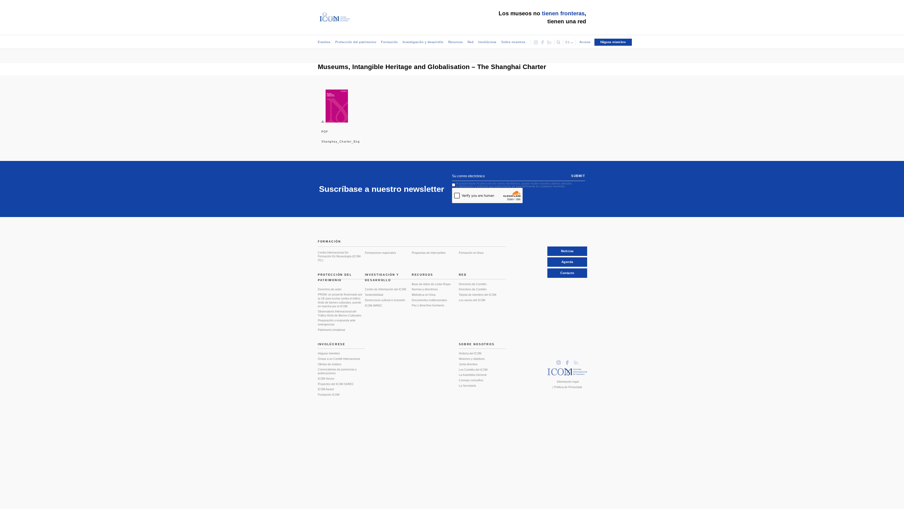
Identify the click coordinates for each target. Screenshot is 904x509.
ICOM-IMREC (373, 305)
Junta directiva (468, 364)
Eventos (324, 42)
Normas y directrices (425, 289)
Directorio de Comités (473, 284)
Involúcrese (487, 42)
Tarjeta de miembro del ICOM (477, 294)
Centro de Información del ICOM (385, 289)
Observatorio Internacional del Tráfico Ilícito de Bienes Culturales (339, 313)
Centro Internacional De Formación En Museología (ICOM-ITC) (339, 256)
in (560, 361)
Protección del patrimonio (355, 42)
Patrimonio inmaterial (331, 330)
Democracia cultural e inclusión (385, 300)
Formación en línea (471, 252)
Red (471, 42)
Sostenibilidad (374, 294)
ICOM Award (326, 389)
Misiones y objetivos (472, 359)
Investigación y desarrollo (423, 42)
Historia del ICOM (470, 353)
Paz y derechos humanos (428, 305)
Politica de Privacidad (568, 387)
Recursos (455, 42)
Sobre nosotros (513, 42)
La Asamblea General (473, 375)
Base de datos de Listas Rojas (431, 284)
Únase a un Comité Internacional (339, 359)
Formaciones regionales (380, 252)
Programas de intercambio (429, 252)
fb (569, 361)
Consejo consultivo (471, 380)
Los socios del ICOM (472, 300)
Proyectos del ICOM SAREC (336, 384)
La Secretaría (467, 385)
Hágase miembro (329, 353)
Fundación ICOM (328, 394)
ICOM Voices (326, 378)
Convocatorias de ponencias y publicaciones (337, 371)
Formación (389, 42)
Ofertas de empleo (329, 364)
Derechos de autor (330, 289)
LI (578, 361)
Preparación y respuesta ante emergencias (336, 322)
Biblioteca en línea (424, 294)
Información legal (568, 381)
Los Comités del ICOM (473, 369)
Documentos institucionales (429, 300)
